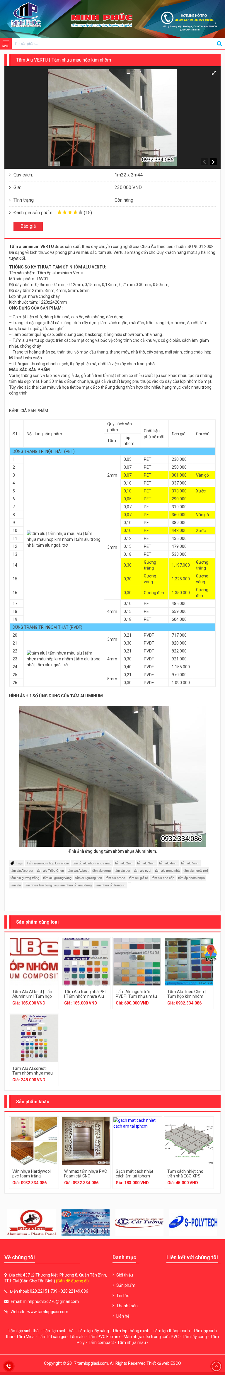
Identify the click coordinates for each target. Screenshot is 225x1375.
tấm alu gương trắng (25, 878)
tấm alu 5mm (190, 863)
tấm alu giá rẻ (138, 878)
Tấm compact (101, 1342)
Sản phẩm (125, 1285)
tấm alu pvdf (142, 870)
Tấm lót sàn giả (52, 1336)
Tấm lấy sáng (194, 1336)
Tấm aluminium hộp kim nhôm (48, 863)
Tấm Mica (25, 1336)
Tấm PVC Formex (104, 1336)
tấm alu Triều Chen (50, 870)
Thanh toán (127, 1305)
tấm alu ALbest (78, 870)
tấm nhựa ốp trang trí (110, 885)
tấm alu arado (115, 878)
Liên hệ (122, 1316)
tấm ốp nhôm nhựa (191, 878)
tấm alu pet (122, 870)
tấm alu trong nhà (167, 870)
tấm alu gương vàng (57, 878)
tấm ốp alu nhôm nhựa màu (92, 863)
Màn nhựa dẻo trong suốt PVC (151, 1336)
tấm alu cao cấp (163, 878)
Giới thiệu (124, 1275)
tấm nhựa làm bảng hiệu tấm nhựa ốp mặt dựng (58, 885)
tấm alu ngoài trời (195, 870)
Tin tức (122, 1295)
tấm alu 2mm (124, 863)
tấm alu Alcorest (22, 870)
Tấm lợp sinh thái (24, 1330)
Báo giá (28, 226)
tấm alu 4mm (168, 863)
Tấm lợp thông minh (130, 1330)
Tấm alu (77, 1336)
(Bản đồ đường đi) (72, 1281)
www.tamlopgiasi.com (47, 1311)
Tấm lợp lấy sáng (93, 1330)
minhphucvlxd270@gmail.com (51, 1301)
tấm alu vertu (101, 870)
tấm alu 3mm (146, 863)
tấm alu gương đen (88, 878)
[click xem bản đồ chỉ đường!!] (211, 953)
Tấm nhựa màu (131, 1342)
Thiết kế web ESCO (163, 1363)
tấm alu (16, 885)
